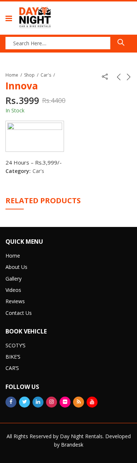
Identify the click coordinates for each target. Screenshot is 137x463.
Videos (13, 289)
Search (121, 42)
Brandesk (72, 444)
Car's (46, 75)
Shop (29, 75)
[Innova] (34, 136)
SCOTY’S (15, 345)
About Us (16, 266)
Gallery (13, 278)
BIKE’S (12, 356)
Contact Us (18, 312)
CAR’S (12, 367)
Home (11, 75)
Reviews (15, 301)
